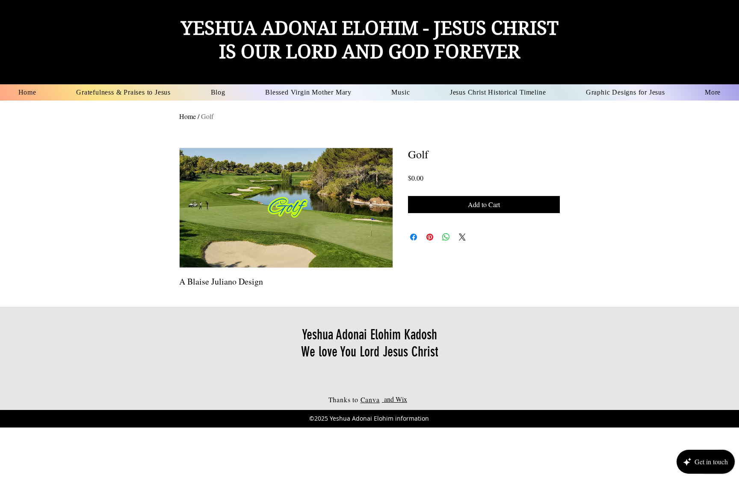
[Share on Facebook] (413, 237)
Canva (370, 399)
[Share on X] (462, 237)
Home (187, 116)
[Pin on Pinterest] (430, 237)
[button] (308, 92)
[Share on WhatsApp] (446, 237)
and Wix (394, 399)
